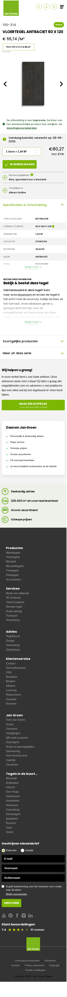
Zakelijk (11, 760)
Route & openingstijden (20, 746)
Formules (11, 728)
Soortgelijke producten (20, 341)
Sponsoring (13, 751)
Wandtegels (13, 552)
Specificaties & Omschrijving (25, 205)
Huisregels (12, 742)
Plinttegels (12, 575)
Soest (9, 832)
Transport (11, 615)
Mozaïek (11, 561)
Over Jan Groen (15, 719)
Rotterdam (12, 782)
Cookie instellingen (35, 970)
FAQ (8, 672)
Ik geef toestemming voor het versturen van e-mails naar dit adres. (34, 890)
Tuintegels (12, 570)
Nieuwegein (13, 814)
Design (10, 640)
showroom (24, 295)
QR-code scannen (17, 737)
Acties (9, 724)
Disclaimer (50, 960)
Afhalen (10, 685)
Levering (11, 690)
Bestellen (11, 676)
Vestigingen (13, 733)
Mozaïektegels (15, 566)
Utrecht (10, 787)
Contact (10, 663)
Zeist (9, 827)
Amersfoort (12, 800)
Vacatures (12, 764)
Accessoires (13, 579)
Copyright (54, 965)
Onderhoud (13, 649)
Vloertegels (13, 557)
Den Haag (12, 791)
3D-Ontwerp (13, 597)
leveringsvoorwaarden (22, 128)
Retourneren (13, 694)
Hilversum (12, 805)
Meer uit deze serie (17, 353)
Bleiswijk (11, 778)
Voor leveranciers (16, 755)
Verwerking (13, 620)
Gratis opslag (14, 611)
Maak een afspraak (17, 593)
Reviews (11, 703)
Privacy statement (34, 965)
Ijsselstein (12, 818)
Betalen (10, 681)
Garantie (11, 699)
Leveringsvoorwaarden (27, 960)
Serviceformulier (16, 667)
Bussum (11, 823)
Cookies (15, 965)
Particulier (11, 850)
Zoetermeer (13, 796)
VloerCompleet (15, 602)
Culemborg (12, 809)
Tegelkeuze (13, 636)
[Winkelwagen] (54, 7)
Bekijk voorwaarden (16, 894)
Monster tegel (14, 606)
